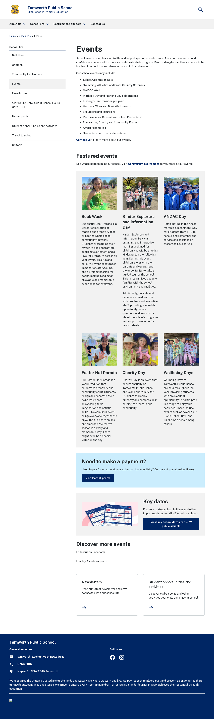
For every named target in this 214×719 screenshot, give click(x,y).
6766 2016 (24, 664)
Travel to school (22, 135)
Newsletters (92, 582)
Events (16, 84)
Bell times (18, 55)
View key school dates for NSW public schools (171, 524)
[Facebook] (112, 659)
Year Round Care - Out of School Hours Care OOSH (36, 105)
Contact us (83, 139)
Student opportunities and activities (170, 584)
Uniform (17, 145)
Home (12, 36)
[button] (17, 24)
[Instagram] (122, 659)
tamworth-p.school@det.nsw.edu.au (40, 656)
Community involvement (143, 163)
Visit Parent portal (98, 478)
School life (25, 36)
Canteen (17, 65)
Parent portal (20, 116)
